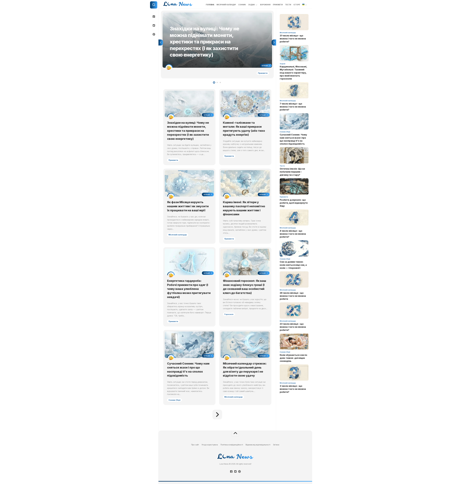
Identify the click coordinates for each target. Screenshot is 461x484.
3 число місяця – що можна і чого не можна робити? (293, 389)
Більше (265, 66)
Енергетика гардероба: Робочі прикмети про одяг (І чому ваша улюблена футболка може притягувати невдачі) (189, 289)
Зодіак (251, 5)
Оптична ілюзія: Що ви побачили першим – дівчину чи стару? (292, 171)
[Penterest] (153, 34)
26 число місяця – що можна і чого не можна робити (293, 296)
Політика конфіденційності (232, 445)
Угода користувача (210, 445)
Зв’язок (276, 445)
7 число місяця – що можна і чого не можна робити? (293, 106)
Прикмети (278, 5)
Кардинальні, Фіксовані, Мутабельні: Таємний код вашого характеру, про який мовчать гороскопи (293, 72)
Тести (288, 5)
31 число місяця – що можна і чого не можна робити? (293, 38)
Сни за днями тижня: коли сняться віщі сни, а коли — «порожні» (293, 265)
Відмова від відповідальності (258, 445)
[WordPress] (153, 25)
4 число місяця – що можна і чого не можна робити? (293, 234)
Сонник (242, 5)
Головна (210, 5)
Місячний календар (226, 5)
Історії (297, 5)
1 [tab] (214, 82)
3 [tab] (220, 82)
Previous (160, 43)
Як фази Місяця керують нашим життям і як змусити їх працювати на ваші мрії (188, 206)
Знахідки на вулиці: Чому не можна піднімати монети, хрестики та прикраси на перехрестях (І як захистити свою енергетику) (216, 14)
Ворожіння (265, 5)
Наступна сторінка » (217, 414)
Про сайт (195, 445)
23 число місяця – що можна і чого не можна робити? (293, 327)
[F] (153, 17)
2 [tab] (217, 82)
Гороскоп (228, 314)
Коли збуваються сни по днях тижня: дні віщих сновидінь (293, 358)
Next (274, 43)
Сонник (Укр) (174, 400)
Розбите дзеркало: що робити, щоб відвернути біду (294, 203)
